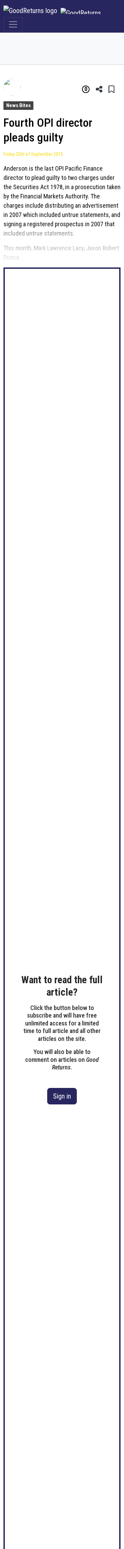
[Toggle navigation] (13, 24)
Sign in (62, 1096)
